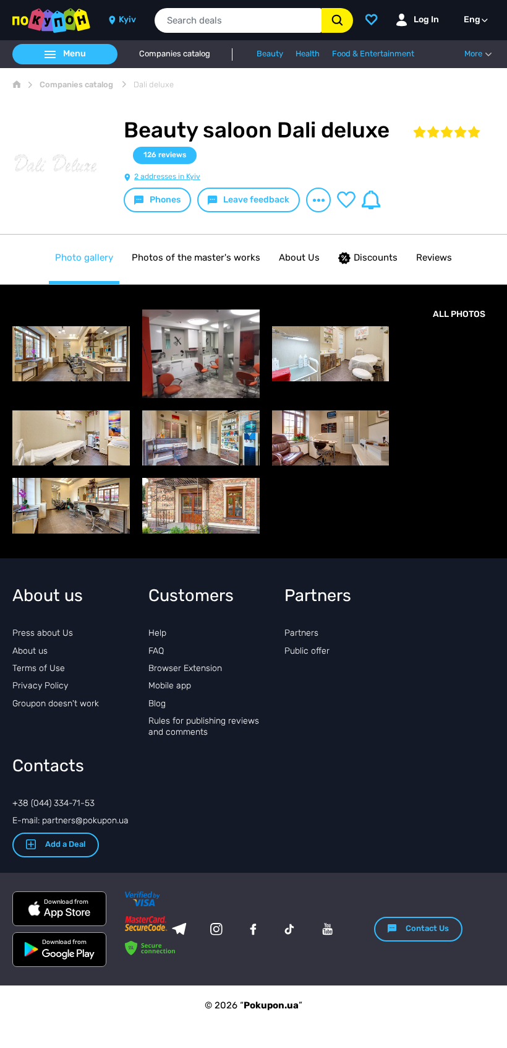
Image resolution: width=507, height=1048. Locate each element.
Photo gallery (84, 257)
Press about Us (42, 633)
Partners (301, 633)
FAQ (156, 651)
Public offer (307, 651)
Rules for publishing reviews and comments (203, 726)
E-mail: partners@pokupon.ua (70, 820)
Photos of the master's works (196, 257)
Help (157, 633)
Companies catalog (174, 54)
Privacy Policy (40, 685)
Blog (157, 703)
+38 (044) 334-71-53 (53, 803)
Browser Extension (185, 668)
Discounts (376, 257)
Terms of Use (38, 668)
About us (30, 651)
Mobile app (169, 685)
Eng (472, 19)
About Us (299, 257)
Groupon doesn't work (55, 703)
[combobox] (238, 20)
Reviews (434, 257)
